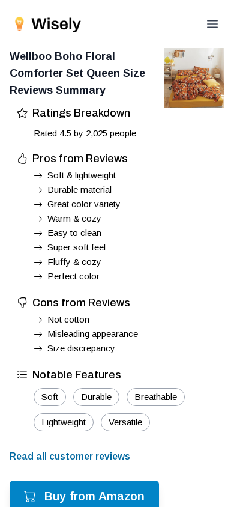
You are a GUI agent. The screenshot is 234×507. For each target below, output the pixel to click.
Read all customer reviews (70, 456)
